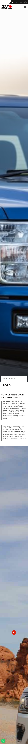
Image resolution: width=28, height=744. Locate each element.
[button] (25, 6)
